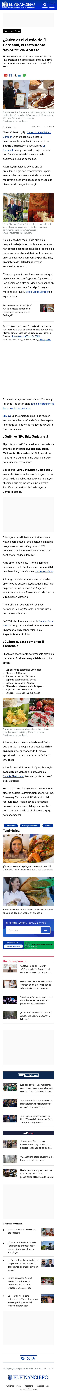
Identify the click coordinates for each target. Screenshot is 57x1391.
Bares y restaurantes (30, 826)
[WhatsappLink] (28, 945)
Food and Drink (12, 31)
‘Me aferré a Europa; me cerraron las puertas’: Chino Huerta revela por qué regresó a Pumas (36, 1104)
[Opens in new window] (10, 1159)
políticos (48, 826)
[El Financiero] (18, 4)
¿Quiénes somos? (13, 1386)
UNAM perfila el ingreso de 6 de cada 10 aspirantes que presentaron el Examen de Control (37, 1173)
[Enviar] (45, 930)
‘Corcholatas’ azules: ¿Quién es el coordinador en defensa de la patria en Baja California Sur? (36, 1000)
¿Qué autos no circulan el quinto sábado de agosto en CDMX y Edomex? (35, 1016)
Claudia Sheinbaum (13, 776)
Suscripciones (43, 1386)
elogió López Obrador (37, 291)
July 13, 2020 (45, 340)
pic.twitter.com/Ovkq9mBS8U (25, 336)
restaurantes (11, 826)
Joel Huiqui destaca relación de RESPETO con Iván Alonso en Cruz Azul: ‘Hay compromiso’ (36, 1119)
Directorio (29, 1386)
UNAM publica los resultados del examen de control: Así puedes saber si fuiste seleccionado (36, 985)
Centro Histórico (44, 571)
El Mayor (7, 415)
